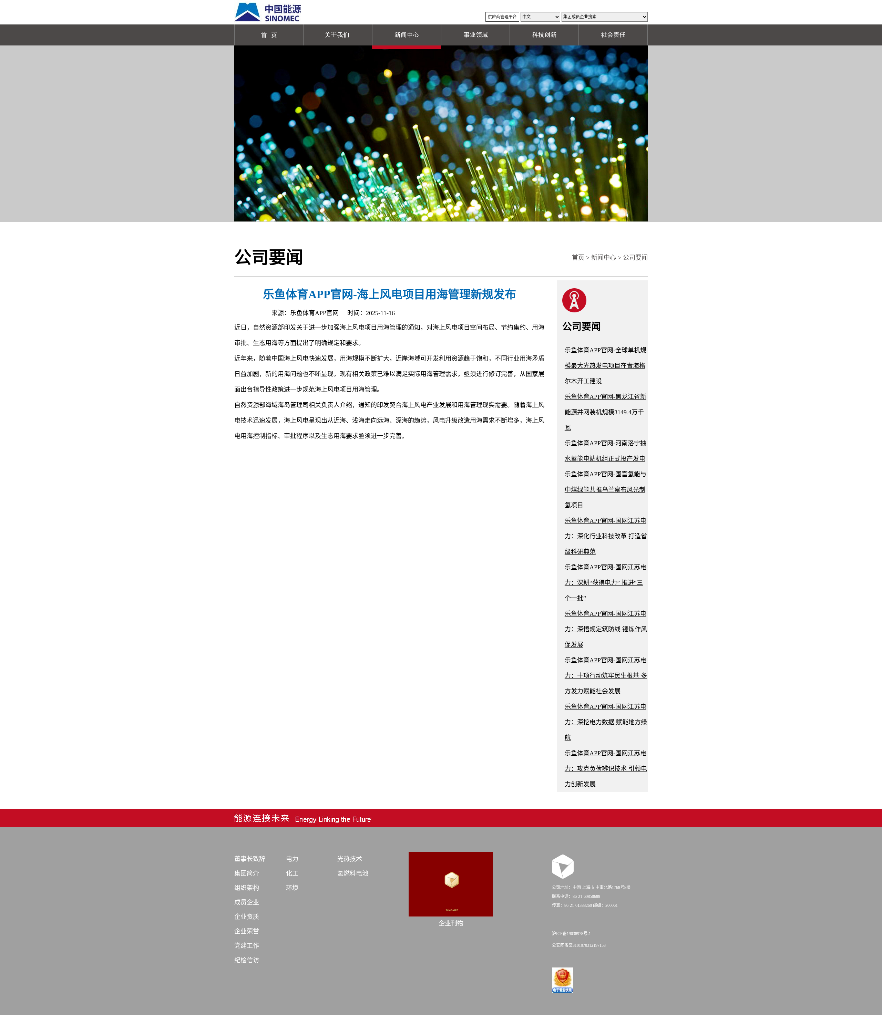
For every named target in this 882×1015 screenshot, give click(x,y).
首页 (578, 257)
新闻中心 (603, 257)
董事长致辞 (249, 859)
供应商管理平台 (502, 16)
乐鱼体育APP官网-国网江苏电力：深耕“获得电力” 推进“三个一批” (605, 583)
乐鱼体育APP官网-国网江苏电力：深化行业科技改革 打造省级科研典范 (606, 536)
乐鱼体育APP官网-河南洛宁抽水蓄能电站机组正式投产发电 (605, 451)
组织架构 (246, 887)
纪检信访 (246, 960)
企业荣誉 (246, 931)
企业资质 (246, 916)
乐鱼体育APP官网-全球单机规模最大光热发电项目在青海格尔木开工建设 (605, 366)
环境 (292, 887)
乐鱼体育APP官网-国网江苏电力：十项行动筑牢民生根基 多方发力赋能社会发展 (606, 676)
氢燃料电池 (352, 873)
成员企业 (246, 902)
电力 (292, 859)
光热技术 (349, 859)
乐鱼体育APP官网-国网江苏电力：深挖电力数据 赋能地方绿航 (606, 722)
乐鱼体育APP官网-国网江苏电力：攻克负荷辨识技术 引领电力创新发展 (606, 769)
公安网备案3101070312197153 (579, 945)
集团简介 (246, 873)
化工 (292, 873)
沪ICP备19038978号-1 (571, 933)
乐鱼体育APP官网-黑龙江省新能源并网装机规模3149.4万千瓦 (605, 412)
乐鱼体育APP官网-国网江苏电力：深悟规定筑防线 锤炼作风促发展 (606, 629)
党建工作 (246, 945)
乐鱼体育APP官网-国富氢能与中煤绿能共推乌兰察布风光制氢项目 (605, 490)
